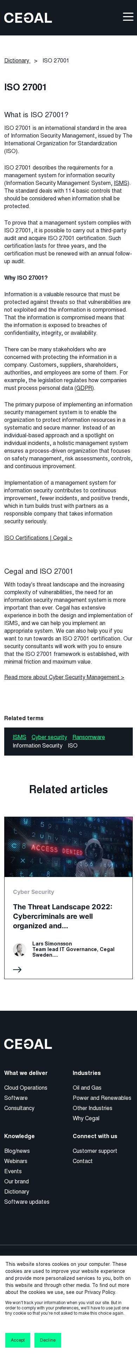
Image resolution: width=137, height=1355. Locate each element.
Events (13, 1171)
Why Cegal (86, 1118)
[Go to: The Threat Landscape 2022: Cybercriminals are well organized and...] (68, 898)
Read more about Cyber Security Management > (64, 677)
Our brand (16, 1181)
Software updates (27, 1201)
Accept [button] (18, 1340)
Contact (83, 1161)
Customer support (95, 1151)
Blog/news (17, 1151)
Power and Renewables (102, 1098)
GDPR (84, 388)
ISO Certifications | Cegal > (38, 538)
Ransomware (88, 737)
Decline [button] (47, 1340)
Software (16, 1098)
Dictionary (16, 1191)
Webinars (15, 1161)
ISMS (121, 183)
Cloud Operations (25, 1087)
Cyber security (49, 737)
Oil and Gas (87, 1087)
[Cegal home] (28, 17)
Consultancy (19, 1108)
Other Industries (92, 1108)
